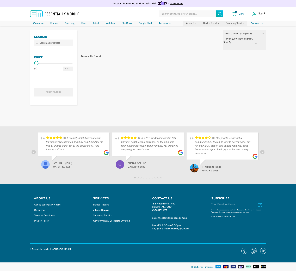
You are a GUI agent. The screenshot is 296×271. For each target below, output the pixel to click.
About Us (191, 23)
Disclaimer (39, 210)
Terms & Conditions (44, 215)
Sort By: (227, 42)
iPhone (54, 23)
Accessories (165, 23)
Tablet (96, 23)
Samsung (70, 23)
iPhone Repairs (101, 210)
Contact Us (257, 23)
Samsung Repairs (102, 215)
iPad (83, 23)
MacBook (127, 23)
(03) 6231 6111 (159, 210)
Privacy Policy (41, 221)
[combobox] (238, 43)
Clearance (38, 23)
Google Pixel (145, 23)
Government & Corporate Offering (111, 221)
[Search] (219, 13)
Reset (68, 68)
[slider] (36, 63)
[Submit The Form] (260, 205)
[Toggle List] (256, 43)
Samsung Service (235, 23)
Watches (110, 23)
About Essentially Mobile (47, 204)
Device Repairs (211, 23)
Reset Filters (53, 92)
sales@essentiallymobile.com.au (169, 218)
